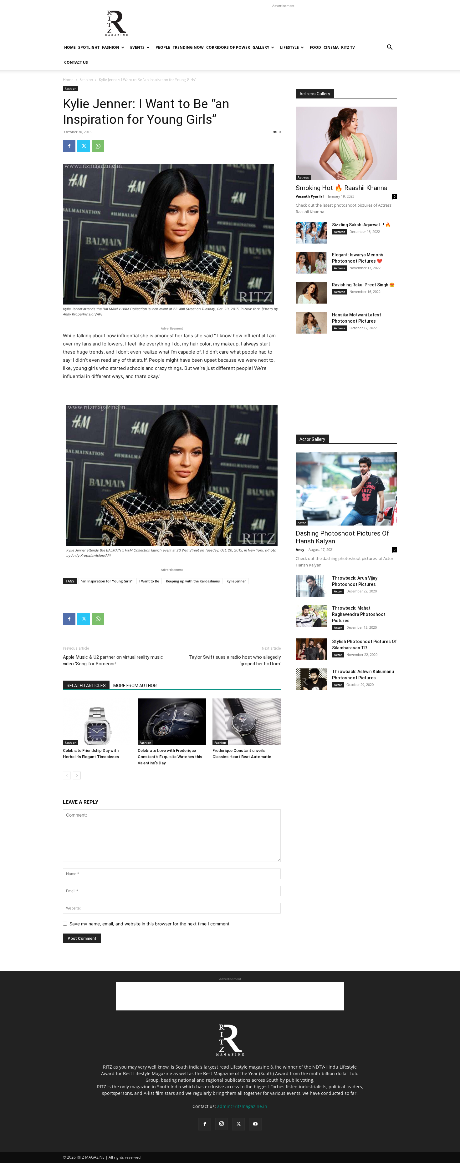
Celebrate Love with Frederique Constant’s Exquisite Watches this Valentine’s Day (170, 756)
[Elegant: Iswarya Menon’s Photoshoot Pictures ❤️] (311, 263)
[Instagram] (221, 1124)
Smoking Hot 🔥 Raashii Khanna (341, 188)
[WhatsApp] (98, 146)
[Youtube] (255, 1124)
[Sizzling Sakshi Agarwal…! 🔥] (311, 233)
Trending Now (188, 47)
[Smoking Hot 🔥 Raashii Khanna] (346, 143)
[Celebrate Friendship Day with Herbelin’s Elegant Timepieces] (97, 721)
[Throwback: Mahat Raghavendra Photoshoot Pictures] (311, 616)
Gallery (261, 47)
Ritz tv (348, 47)
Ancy (300, 549)
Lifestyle (289, 47)
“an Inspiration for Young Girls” (106, 581)
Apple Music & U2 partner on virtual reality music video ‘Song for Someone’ (113, 660)
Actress (303, 177)
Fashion (110, 47)
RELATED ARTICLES (86, 685)
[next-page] (77, 775)
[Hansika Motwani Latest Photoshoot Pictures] (311, 323)
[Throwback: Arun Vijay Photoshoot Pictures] (311, 586)
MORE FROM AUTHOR (135, 685)
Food (315, 47)
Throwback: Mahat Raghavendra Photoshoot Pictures (359, 614)
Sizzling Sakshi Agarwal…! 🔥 (361, 224)
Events (137, 47)
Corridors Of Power (228, 47)
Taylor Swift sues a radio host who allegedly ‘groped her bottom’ (235, 660)
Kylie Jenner (236, 581)
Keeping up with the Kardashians (193, 581)
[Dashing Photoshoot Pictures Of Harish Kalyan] (346, 489)
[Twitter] (83, 146)
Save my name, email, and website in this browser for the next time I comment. (150, 923)
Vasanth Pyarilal (310, 196)
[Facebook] (69, 146)
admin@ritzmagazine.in (242, 1106)
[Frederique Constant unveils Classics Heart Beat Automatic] (246, 721)
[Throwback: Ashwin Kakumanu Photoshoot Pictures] (311, 679)
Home (70, 47)
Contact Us (76, 62)
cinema (331, 47)
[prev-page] (67, 775)
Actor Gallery (312, 439)
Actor (302, 523)
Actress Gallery (314, 93)
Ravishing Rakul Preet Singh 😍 (363, 284)
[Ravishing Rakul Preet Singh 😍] (311, 293)
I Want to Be (149, 581)
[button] (389, 48)
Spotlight (89, 47)
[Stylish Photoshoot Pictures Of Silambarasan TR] (311, 649)
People (163, 47)
